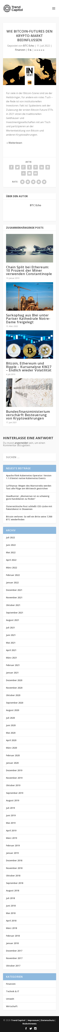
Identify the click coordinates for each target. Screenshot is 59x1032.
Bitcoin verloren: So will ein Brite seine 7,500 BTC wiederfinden (29, 518)
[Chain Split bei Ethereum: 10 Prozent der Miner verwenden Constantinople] (29, 248)
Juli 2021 (10, 627)
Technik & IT (12, 991)
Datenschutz (47, 1020)
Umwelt (10, 998)
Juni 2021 (11, 635)
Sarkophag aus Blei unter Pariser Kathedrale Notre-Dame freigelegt (28, 318)
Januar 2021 (12, 672)
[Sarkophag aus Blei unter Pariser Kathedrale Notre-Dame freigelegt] (29, 296)
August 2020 (12, 710)
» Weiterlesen (14, 142)
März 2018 (11, 928)
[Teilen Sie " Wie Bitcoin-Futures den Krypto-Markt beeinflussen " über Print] (36, 173)
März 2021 (11, 657)
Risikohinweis (29, 1023)
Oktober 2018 (13, 875)
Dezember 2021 (14, 590)
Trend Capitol (18, 1020)
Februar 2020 (13, 755)
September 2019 (14, 792)
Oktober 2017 (13, 965)
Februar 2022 (13, 575)
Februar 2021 (13, 665)
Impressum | (34, 1020)
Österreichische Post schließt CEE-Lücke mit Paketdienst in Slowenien (29, 508)
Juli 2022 (10, 537)
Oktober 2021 (13, 605)
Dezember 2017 (14, 950)
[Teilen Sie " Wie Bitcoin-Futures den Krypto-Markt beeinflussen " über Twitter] (17, 167)
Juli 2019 (10, 807)
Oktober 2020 (13, 695)
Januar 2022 (12, 582)
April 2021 (11, 650)
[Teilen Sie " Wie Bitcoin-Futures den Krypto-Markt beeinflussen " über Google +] (23, 167)
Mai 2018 (10, 913)
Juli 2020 (10, 717)
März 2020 (11, 747)
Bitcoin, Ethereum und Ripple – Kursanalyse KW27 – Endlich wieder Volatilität (29, 366)
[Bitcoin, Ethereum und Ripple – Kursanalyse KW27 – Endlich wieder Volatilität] (29, 344)
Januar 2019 (12, 852)
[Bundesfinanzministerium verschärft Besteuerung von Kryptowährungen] (29, 392)
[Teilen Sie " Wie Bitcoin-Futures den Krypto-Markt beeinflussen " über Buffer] (48, 167)
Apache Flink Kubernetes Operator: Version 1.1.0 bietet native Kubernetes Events (28, 477)
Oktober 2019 (13, 785)
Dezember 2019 (14, 770)
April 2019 (11, 830)
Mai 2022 (10, 552)
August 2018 (12, 890)
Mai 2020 (10, 732)
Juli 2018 (10, 898)
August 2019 (12, 800)
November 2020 (14, 687)
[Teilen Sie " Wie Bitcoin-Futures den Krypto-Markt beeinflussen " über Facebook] (11, 167)
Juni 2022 (11, 544)
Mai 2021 (10, 642)
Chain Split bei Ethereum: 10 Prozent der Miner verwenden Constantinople (29, 270)
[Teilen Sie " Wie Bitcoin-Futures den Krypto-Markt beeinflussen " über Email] (29, 173)
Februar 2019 (13, 845)
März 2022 (11, 567)
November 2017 (14, 958)
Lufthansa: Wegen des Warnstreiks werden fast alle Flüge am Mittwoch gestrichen (28, 487)
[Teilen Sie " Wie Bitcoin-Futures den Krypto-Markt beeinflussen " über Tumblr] (29, 167)
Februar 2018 (13, 935)
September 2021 (14, 612)
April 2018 (11, 920)
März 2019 (11, 838)
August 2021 (12, 620)
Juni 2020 (11, 725)
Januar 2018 (12, 943)
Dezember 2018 (14, 860)
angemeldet (21, 443)
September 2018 (14, 883)
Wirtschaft (12, 1006)
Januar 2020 (12, 762)
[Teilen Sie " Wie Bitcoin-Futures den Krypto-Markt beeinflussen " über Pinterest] (36, 167)
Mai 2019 (10, 822)
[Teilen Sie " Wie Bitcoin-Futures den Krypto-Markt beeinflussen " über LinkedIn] (42, 167)
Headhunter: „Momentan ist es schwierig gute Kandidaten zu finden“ (27, 497)
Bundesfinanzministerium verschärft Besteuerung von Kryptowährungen (28, 414)
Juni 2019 (11, 815)
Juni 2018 (11, 905)
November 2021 (14, 597)
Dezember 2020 (14, 680)
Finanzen (20, 49)
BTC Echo (28, 45)
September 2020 (14, 702)
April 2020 (11, 740)
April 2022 (11, 559)
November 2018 (14, 868)
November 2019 (14, 777)
